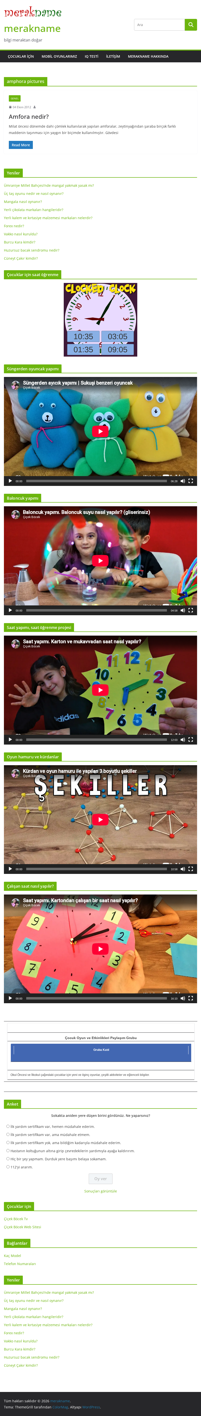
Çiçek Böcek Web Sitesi (22, 1227)
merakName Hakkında (148, 56)
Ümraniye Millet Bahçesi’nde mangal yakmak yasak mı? (49, 185)
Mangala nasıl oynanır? (23, 201)
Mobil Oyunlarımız (59, 56)
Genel (15, 98)
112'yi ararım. (22, 1167)
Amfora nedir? (29, 116)
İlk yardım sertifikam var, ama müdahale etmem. (50, 1134)
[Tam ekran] (190, 481)
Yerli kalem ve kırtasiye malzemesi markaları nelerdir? (48, 217)
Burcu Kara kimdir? (19, 242)
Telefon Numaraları (20, 1263)
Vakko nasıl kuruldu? (21, 234)
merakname (32, 28)
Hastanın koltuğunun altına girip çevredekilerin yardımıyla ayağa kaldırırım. (73, 1151)
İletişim (113, 56)
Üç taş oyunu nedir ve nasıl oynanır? (33, 193)
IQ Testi (91, 56)
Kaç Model (12, 1255)
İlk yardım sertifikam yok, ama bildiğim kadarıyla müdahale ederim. (66, 1142)
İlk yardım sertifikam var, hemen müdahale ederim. (53, 1126)
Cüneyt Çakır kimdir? (21, 258)
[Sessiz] (182, 481)
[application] (100, 431)
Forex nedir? (14, 226)
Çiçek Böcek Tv (16, 1218)
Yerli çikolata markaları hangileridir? (33, 209)
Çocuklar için (21, 56)
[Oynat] (10, 481)
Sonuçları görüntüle (100, 1191)
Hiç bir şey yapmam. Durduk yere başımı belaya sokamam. (59, 1159)
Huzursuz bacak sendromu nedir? (31, 250)
